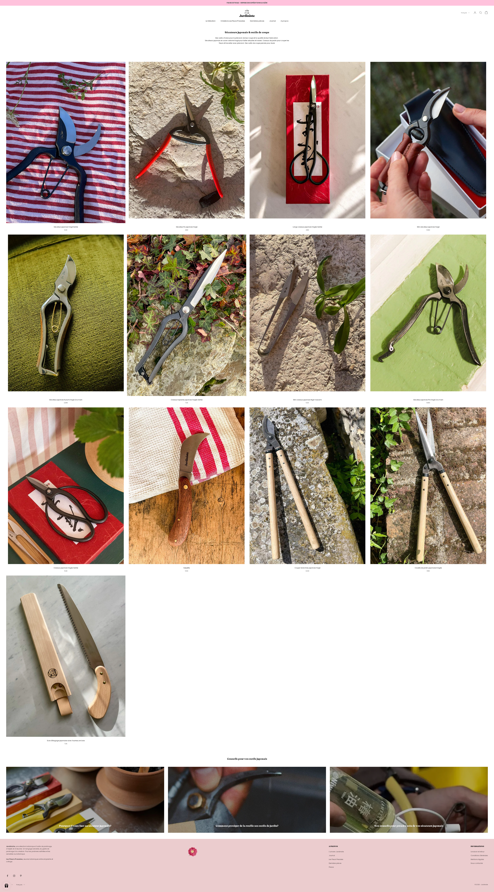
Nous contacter (477, 863)
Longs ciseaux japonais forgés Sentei (307, 227)
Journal (272, 21)
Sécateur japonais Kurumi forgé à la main (65, 400)
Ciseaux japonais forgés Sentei (66, 568)
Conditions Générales (479, 855)
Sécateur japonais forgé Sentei (66, 227)
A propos (284, 21)
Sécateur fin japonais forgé (186, 227)
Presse (331, 867)
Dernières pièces (257, 21)
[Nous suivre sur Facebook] (7, 875)
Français (464, 13)
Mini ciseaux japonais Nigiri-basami (307, 400)
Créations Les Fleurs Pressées (233, 21)
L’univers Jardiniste (336, 852)
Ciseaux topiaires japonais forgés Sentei (186, 400)
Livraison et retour (477, 852)
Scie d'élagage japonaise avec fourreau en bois (66, 740)
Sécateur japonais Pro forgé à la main (428, 400)
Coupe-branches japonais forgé (307, 568)
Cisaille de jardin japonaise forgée (428, 568)
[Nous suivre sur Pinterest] (21, 875)
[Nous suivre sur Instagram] (14, 875)
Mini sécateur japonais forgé (428, 227)
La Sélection (210, 21)
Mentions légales (477, 859)
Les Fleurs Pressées (336, 859)
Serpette (186, 568)
